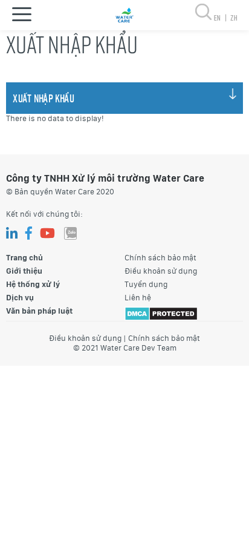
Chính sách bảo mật (160, 257)
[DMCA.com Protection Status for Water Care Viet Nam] (161, 312)
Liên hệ (137, 297)
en (219, 17)
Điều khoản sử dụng (160, 270)
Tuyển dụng (145, 284)
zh (233, 17)
